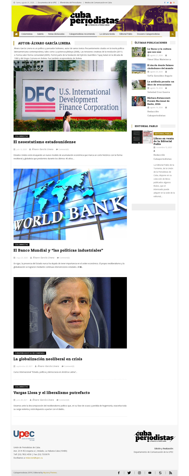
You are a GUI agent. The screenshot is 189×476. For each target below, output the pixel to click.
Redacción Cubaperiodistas (156, 113)
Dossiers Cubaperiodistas (148, 34)
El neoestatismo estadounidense (45, 141)
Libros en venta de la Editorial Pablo (164, 141)
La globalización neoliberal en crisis (48, 359)
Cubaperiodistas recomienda (82, 34)
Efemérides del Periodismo (70, 2)
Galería (40, 34)
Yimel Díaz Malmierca (159, 59)
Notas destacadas (56, 34)
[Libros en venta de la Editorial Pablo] (142, 137)
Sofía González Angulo (159, 75)
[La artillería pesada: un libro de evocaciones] (139, 85)
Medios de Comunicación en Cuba (98, 2)
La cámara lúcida (107, 34)
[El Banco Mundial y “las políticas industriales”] (70, 204)
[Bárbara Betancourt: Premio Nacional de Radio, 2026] (139, 101)
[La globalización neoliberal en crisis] (70, 312)
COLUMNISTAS (21, 136)
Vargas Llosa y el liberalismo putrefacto (52, 392)
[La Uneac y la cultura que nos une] (139, 52)
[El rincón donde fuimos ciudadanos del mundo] (139, 68)
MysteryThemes (50, 472)
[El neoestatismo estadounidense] (70, 90)
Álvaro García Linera (42, 149)
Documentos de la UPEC (47, 2)
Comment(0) (63, 149)
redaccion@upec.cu (34, 457)
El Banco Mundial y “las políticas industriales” (58, 250)
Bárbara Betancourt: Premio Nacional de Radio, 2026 (159, 101)
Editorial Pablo (125, 34)
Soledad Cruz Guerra (158, 92)
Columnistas (27, 34)
